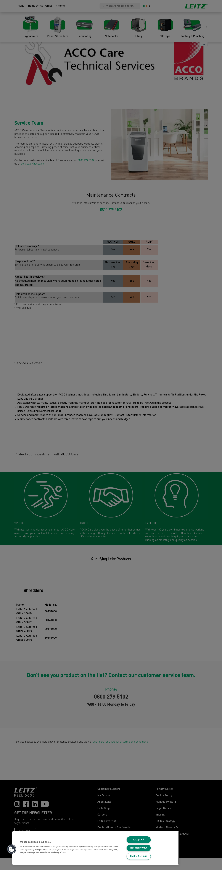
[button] (11, 849)
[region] (95, 848)
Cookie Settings (138, 856)
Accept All (138, 840)
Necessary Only (138, 848)
